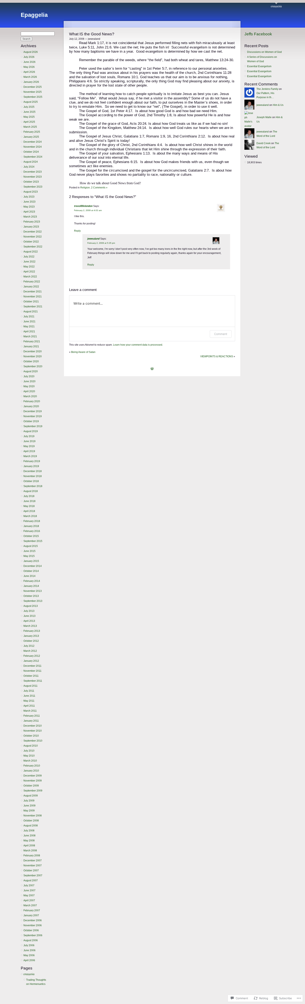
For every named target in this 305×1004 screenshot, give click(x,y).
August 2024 (30, 161)
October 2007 (31, 870)
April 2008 (29, 845)
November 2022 (32, 236)
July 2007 (28, 885)
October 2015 (31, 536)
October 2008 (31, 820)
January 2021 (31, 346)
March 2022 (30, 276)
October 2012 (31, 640)
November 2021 (32, 296)
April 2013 (29, 620)
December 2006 (32, 920)
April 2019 (29, 451)
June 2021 (29, 321)
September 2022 (32, 246)
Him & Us (278, 105)
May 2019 (29, 446)
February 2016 (31, 531)
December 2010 (32, 725)
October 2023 (31, 181)
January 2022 (31, 286)
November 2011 (32, 670)
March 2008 (30, 850)
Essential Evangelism (259, 66)
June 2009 (29, 805)
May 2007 (29, 895)
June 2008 (29, 835)
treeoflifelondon (83, 206)
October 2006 (31, 930)
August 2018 (30, 491)
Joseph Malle (264, 117)
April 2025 (29, 121)
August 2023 (30, 191)
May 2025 (29, 116)
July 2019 (28, 436)
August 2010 (30, 745)
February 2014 (31, 581)
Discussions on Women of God (264, 52)
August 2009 (30, 795)
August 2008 (30, 825)
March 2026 (30, 76)
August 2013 (30, 606)
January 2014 (31, 586)
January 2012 (31, 660)
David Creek (263, 143)
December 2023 (32, 171)
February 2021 (31, 341)
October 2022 (31, 241)
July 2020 (28, 376)
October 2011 (31, 675)
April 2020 (29, 391)
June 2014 (29, 576)
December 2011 (32, 665)
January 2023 (31, 226)
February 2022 (31, 281)
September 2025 (32, 96)
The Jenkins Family (267, 89)
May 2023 (29, 206)
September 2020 (32, 366)
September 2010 (32, 740)
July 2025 (28, 106)
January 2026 (31, 81)
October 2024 (31, 151)
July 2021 (28, 316)
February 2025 (31, 131)
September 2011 (32, 680)
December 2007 (32, 860)
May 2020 (29, 386)
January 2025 (31, 136)
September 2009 (32, 790)
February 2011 (31, 715)
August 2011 (30, 685)
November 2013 (32, 591)
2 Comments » (99, 187)
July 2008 (28, 830)
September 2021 (32, 306)
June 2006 (29, 950)
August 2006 (30, 940)
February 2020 (31, 401)
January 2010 (31, 770)
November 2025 (32, 91)
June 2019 (29, 441)
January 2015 (31, 561)
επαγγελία (276, 6)
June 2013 (29, 616)
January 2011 (31, 720)
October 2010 (31, 735)
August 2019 (30, 431)
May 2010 (29, 755)
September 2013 (32, 601)
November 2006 (32, 925)
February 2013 (31, 630)
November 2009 (32, 780)
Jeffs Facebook (258, 34)
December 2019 (32, 411)
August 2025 (30, 101)
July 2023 (28, 196)
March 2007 (30, 905)
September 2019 (32, 426)
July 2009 (28, 800)
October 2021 (31, 301)
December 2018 (32, 471)
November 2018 (32, 476)
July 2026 (28, 57)
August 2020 (30, 371)
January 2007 (31, 915)
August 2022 (30, 251)
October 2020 (31, 361)
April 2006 (29, 960)
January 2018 (31, 526)
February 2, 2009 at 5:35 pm (101, 243)
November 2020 (32, 356)
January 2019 (31, 466)
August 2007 (30, 880)
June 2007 (29, 890)
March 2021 (30, 336)
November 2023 (32, 176)
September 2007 (32, 875)
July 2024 (28, 166)
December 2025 (32, 86)
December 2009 (32, 775)
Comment (220, 334)
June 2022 (29, 261)
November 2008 (32, 815)
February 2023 (31, 221)
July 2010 (28, 750)
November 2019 (32, 416)
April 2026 (29, 71)
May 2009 (29, 810)
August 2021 (30, 311)
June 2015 (29, 551)
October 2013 (31, 596)
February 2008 (31, 855)
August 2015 (30, 546)
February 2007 (31, 910)
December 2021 (32, 291)
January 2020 (31, 406)
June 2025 (29, 111)
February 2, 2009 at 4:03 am (88, 210)
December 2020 (32, 351)
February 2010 (31, 765)
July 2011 (28, 690)
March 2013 (30, 625)
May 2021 (29, 326)
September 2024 (32, 156)
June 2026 (29, 62)
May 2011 (28, 700)
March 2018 (30, 516)
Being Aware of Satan (83, 352)
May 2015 (29, 556)
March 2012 (30, 650)
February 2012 (31, 655)
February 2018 (31, 521)
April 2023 (29, 211)
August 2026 (30, 52)
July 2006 (28, 945)
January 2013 (31, 635)
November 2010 (32, 730)
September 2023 (32, 186)
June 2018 (29, 501)
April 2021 (29, 331)
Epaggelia (34, 15)
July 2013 (28, 611)
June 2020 (29, 381)
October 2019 (31, 421)
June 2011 (29, 695)
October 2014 (31, 571)
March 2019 (30, 456)
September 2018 (32, 486)
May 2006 (29, 955)
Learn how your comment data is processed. (138, 344)
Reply (77, 230)
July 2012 (28, 645)
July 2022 (28, 256)
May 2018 (29, 506)
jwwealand (93, 238)
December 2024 (32, 141)
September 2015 (32, 541)
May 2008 (29, 840)
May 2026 (29, 67)
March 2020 (30, 396)
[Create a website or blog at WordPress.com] (152, 369)
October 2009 (31, 785)
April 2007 (29, 900)
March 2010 (30, 760)
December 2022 (32, 231)
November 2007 (32, 865)
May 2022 (29, 266)
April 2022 (29, 271)
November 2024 (32, 146)
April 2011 (29, 705)
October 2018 (31, 481)
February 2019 (31, 461)
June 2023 (29, 201)
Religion (85, 187)
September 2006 (32, 935)
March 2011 (30, 710)
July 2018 (28, 496)
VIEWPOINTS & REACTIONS (216, 356)
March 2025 (30, 126)
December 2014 (32, 566)
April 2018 (29, 511)
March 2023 (30, 216)
